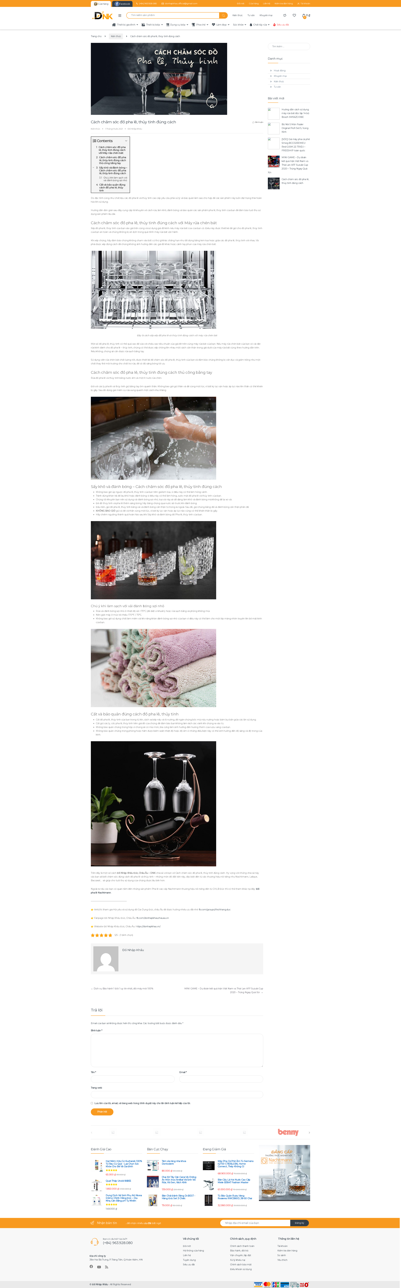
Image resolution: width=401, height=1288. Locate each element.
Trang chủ (96, 36)
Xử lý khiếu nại (237, 1260)
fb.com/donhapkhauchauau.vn (152, 918)
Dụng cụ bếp (177, 24)
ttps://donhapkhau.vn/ (149, 926)
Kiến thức (237, 15)
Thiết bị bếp (153, 24)
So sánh (281, 1255)
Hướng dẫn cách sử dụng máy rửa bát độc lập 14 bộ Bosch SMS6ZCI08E (295, 113)
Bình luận (259, 122)
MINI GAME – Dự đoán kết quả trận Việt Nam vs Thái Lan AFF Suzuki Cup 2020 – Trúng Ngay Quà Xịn (288, 165)
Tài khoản (305, 3)
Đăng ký (299, 1223)
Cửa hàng (254, 3)
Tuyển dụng (189, 1260)
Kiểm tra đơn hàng (284, 3)
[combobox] (172, 15)
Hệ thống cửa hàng (193, 1250)
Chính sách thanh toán (242, 1246)
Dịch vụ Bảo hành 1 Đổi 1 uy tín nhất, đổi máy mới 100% (122, 988)
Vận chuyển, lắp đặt (240, 1255)
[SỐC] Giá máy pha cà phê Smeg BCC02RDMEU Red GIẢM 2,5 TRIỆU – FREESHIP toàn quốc (296, 145)
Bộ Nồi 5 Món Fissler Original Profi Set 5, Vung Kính (295, 128)
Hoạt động (280, 70)
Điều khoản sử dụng (241, 1269)
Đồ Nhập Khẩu (135, 129)
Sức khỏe (238, 24)
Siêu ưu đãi (283, 24)
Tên (93, 1072)
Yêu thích (282, 1260)
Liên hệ (266, 3)
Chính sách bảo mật (240, 1264)
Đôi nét (240, 3)
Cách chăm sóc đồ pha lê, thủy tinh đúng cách (295, 181)
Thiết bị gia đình (126, 24)
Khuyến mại (266, 15)
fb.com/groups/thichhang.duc (215, 909)
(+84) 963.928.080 (148, 3)
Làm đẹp (221, 24)
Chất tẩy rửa (260, 24)
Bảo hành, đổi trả (239, 1250)
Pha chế (201, 24)
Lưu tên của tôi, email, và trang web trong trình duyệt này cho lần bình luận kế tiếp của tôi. (142, 1103)
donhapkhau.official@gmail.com (181, 3)
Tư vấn (251, 15)
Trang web (96, 1087)
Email (183, 1072)
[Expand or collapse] (126, 140)
